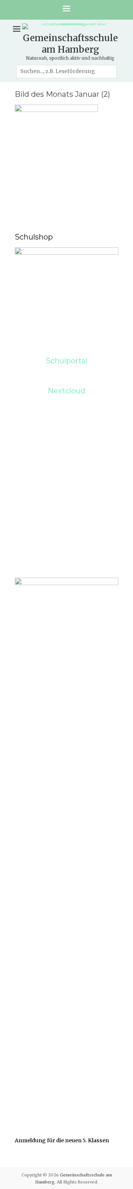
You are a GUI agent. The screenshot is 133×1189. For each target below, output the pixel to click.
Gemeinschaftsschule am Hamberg (70, 43)
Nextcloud (66, 390)
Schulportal (67, 360)
